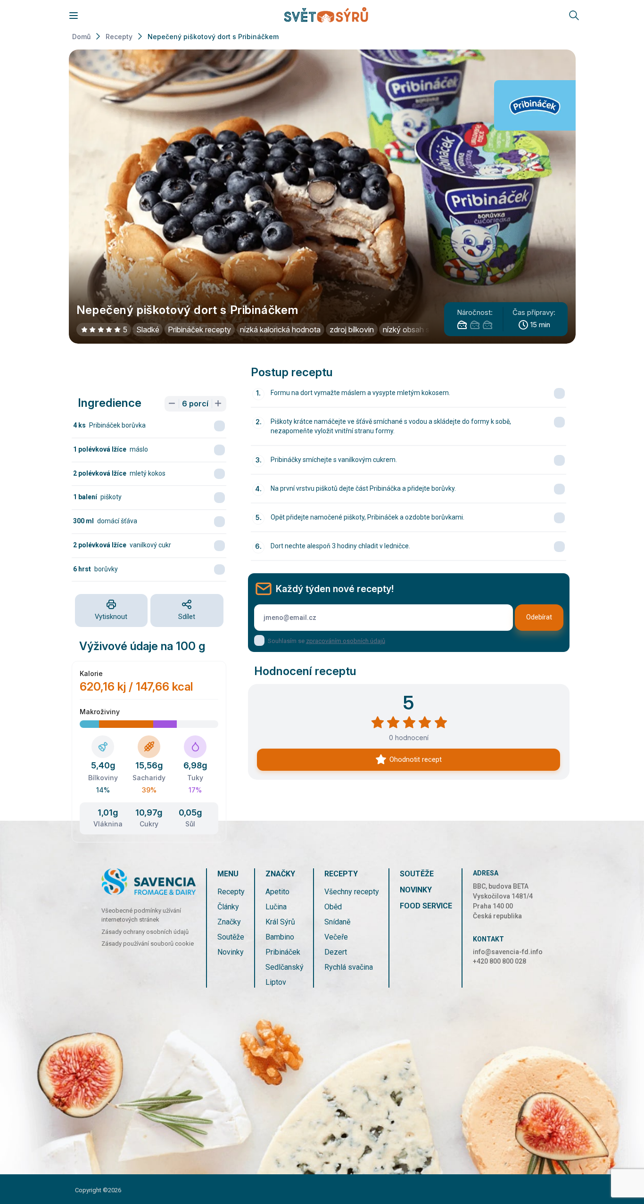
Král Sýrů (280, 921)
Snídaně (337, 921)
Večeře (336, 936)
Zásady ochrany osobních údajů (145, 931)
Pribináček (282, 952)
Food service (426, 905)
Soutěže (230, 936)
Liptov (275, 982)
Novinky (230, 952)
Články (228, 906)
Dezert (335, 952)
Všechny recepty (351, 891)
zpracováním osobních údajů (345, 640)
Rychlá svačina (348, 967)
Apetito (277, 891)
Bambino (279, 936)
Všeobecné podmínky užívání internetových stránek (141, 915)
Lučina (276, 906)
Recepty (119, 37)
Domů (81, 37)
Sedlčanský (284, 967)
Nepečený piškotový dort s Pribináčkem (213, 37)
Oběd (333, 906)
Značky (229, 921)
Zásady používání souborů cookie (147, 943)
